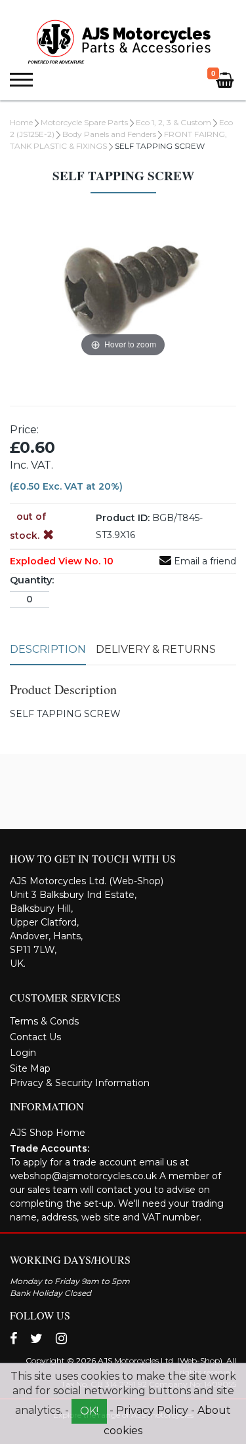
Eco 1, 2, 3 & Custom (173, 122)
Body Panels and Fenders (109, 134)
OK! (89, 1411)
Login (23, 1053)
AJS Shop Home (47, 1133)
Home (21, 122)
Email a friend (203, 561)
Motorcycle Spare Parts (84, 122)
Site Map (30, 1068)
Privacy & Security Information (80, 1083)
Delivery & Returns (156, 649)
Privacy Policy (152, 1410)
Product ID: (123, 518)
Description (48, 649)
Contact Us (35, 1037)
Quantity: (32, 580)
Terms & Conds (44, 1021)
